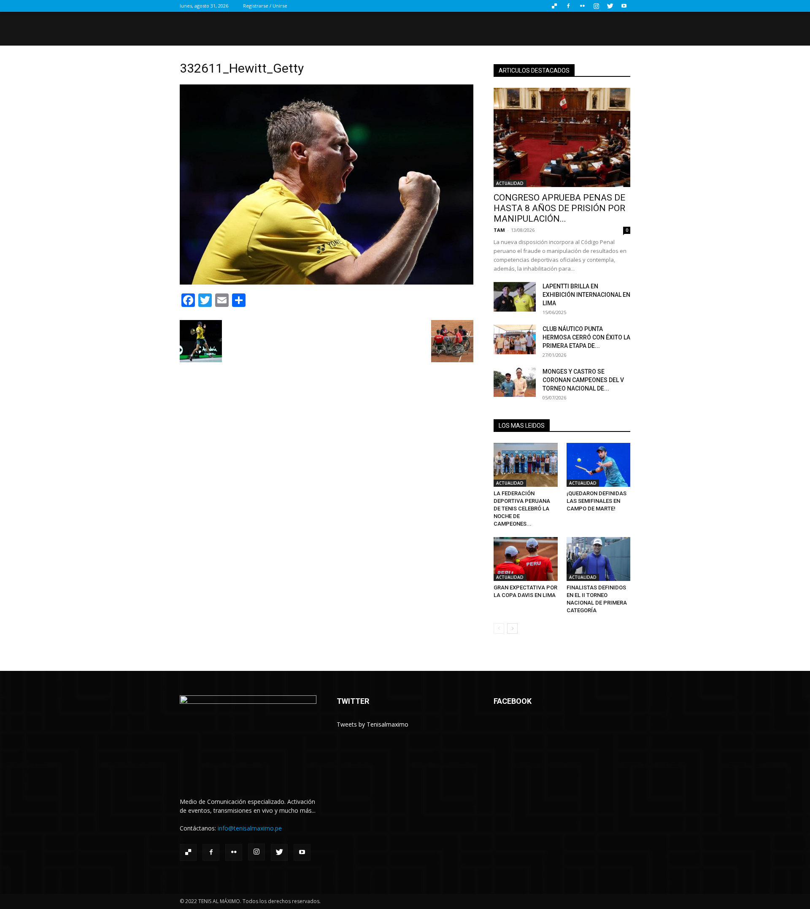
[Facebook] (568, 6)
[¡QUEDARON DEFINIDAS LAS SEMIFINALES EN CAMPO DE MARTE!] (599, 465)
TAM (499, 230)
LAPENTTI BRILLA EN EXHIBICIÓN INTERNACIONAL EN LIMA (586, 295)
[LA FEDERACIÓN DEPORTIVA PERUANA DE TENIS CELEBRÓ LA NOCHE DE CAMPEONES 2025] (526, 465)
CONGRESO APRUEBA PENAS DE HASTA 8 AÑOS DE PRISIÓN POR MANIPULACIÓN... (559, 208)
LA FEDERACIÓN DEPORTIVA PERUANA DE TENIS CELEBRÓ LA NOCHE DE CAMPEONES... (522, 508)
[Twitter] (610, 6)
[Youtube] (624, 6)
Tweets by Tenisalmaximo (372, 724)
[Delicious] (554, 6)
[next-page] (512, 628)
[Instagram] (596, 6)
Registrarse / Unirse (265, 6)
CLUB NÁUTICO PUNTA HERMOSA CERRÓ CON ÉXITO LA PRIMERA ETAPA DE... (586, 337)
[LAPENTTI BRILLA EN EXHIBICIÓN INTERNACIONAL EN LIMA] (515, 297)
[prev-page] (499, 628)
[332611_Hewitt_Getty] (326, 282)
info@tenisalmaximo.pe (250, 828)
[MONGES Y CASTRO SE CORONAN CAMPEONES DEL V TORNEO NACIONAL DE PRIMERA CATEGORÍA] (515, 382)
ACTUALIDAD (510, 183)
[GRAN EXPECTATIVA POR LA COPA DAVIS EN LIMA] (526, 559)
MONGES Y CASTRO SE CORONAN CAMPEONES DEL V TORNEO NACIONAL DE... (583, 380)
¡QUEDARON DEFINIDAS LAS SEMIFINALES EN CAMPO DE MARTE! (596, 501)
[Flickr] (582, 6)
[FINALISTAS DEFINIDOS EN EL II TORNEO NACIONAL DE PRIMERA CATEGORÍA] (599, 559)
